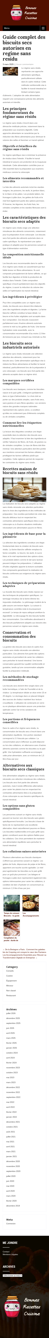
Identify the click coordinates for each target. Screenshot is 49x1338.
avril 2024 (10, 1058)
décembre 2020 (13, 1161)
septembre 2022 (13, 1097)
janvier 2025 (11, 1048)
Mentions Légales (10, 1254)
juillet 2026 (11, 1013)
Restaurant (11, 995)
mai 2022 (10, 1102)
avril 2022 (10, 1107)
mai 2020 (10, 1186)
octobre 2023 (12, 1072)
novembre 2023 (13, 1067)
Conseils (10, 971)
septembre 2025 (13, 1023)
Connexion (11, 1223)
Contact (6, 1252)
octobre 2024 (12, 1053)
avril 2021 (10, 1146)
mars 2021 (11, 1151)
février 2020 (11, 1201)
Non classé (11, 990)
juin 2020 (10, 1181)
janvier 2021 (11, 1156)
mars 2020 (11, 1196)
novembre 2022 (13, 1092)
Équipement (11, 981)
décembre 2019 (13, 1206)
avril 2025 (10, 1033)
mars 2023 (11, 1082)
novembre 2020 (13, 1166)
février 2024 (11, 1063)
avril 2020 (10, 1191)
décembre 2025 (13, 1018)
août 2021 (10, 1132)
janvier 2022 (11, 1117)
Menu (7, 28)
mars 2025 (11, 1038)
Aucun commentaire (24, 64)
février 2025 (11, 1043)
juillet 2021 (11, 1137)
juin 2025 (10, 1028)
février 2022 (11, 1112)
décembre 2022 (13, 1087)
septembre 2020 (13, 1171)
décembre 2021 (13, 1122)
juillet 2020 (11, 1176)
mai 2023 (10, 1077)
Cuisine (9, 976)
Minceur (9, 986)
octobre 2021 (12, 1127)
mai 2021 (10, 1141)
